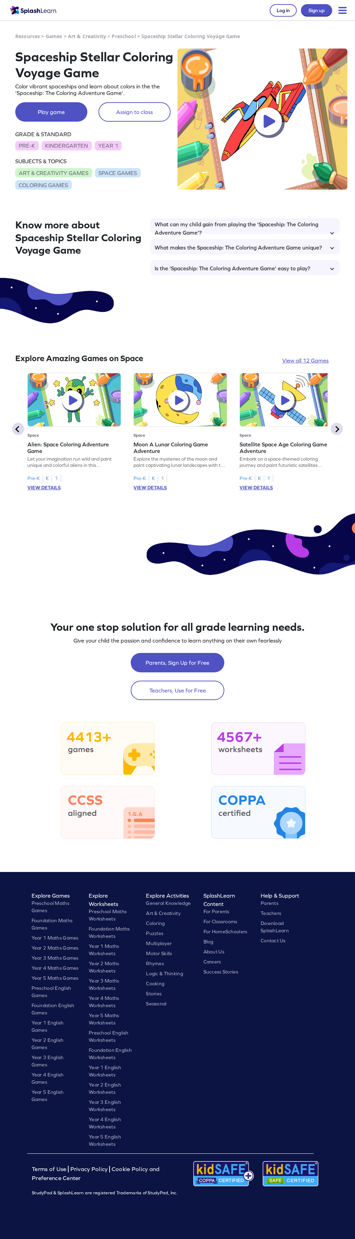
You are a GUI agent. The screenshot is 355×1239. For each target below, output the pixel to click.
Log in (283, 10)
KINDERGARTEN (66, 145)
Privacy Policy (89, 1169)
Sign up (316, 10)
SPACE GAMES (117, 173)
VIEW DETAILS (44, 487)
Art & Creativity (87, 36)
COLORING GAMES (43, 185)
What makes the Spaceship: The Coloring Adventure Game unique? (238, 247)
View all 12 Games (305, 360)
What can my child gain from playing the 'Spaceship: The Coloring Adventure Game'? (236, 227)
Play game (51, 112)
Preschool (124, 36)
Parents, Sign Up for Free (177, 663)
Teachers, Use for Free (177, 690)
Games (54, 36)
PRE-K (27, 145)
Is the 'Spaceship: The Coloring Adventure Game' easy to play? (232, 268)
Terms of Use (50, 1169)
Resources (27, 36)
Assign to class (134, 112)
